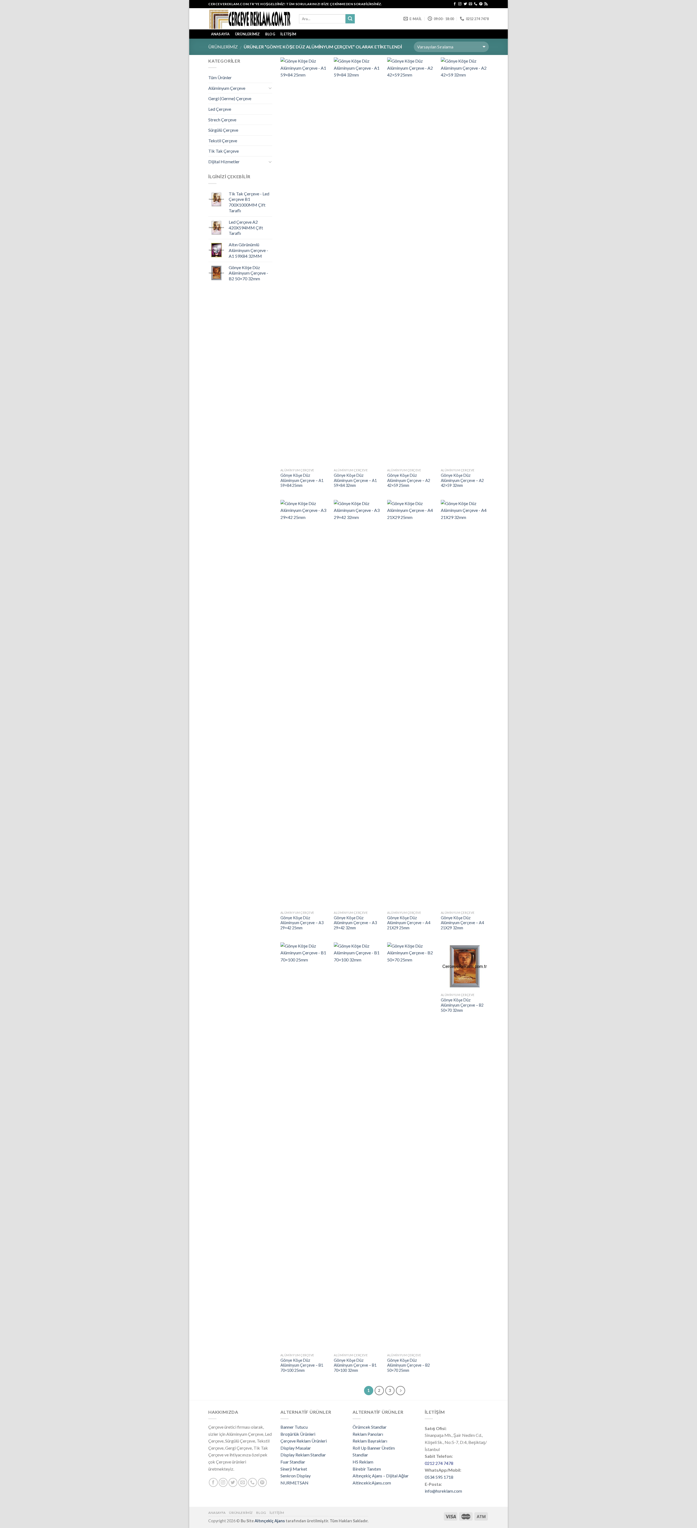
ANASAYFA (220, 34)
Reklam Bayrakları (370, 1440)
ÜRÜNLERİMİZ (247, 34)
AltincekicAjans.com (372, 1482)
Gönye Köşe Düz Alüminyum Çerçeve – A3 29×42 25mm (301, 922)
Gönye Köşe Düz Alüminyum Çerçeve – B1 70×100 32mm (355, 1365)
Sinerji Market (293, 1468)
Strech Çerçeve (222, 119)
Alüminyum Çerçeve (226, 88)
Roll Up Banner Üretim (374, 1447)
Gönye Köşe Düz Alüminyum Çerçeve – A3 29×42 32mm (355, 922)
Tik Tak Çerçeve (223, 150)
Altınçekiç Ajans (270, 1520)
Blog (270, 34)
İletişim (288, 34)
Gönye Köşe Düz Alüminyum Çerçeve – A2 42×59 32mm (462, 480)
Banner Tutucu (294, 1426)
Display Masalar (295, 1447)
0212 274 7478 (439, 1463)
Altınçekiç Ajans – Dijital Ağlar (381, 1475)
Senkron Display (295, 1475)
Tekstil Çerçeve (222, 140)
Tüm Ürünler (220, 77)
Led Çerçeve (219, 109)
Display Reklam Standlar (303, 1454)
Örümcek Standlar (370, 1426)
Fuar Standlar (292, 1461)
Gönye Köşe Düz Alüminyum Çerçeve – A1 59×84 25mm (301, 480)
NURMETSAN (294, 1482)
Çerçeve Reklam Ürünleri (303, 1440)
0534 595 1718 (439, 1477)
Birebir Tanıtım (367, 1468)
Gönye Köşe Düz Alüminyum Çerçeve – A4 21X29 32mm (462, 922)
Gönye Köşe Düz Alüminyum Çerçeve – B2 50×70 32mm (462, 1005)
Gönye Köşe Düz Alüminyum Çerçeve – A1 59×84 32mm (355, 480)
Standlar (360, 1454)
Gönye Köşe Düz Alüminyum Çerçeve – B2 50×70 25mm (408, 1365)
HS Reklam (363, 1461)
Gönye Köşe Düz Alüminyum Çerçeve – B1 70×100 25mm (301, 1365)
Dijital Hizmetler (224, 161)
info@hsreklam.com (443, 1490)
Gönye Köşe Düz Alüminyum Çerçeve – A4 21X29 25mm (408, 922)
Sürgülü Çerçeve (223, 130)
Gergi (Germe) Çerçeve (229, 98)
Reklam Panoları (368, 1434)
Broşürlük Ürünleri (297, 1434)
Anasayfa (217, 1513)
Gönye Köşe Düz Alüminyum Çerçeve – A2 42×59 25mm (408, 480)
